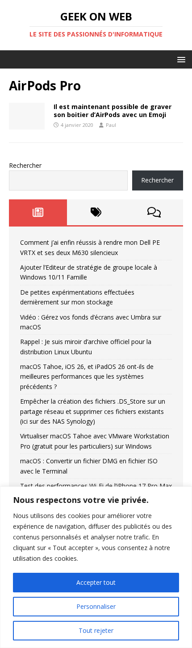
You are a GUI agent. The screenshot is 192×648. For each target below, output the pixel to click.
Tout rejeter (96, 630)
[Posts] (38, 212)
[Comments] (154, 212)
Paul (111, 124)
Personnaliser (96, 606)
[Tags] (96, 212)
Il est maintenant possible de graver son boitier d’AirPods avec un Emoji (112, 110)
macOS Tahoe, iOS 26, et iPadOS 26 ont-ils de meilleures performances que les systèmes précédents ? (87, 376)
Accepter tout (96, 582)
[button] (180, 59)
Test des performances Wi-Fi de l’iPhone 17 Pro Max (96, 486)
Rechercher (25, 165)
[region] (96, 567)
